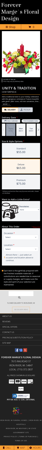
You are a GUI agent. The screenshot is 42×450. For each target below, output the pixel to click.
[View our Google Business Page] (21, 351)
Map (22, 447)
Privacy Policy (10, 436)
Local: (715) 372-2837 (21, 369)
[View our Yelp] (25, 351)
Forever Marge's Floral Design (20, 12)
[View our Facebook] (17, 351)
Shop (12, 27)
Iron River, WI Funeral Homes (13, 420)
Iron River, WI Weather (16, 428)
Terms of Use (21, 441)
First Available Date (30, 121)
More (5, 104)
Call (8, 447)
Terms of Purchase (28, 436)
